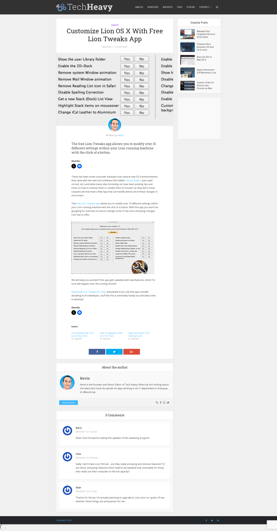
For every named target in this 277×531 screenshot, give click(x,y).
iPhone (191, 7)
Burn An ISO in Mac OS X (204, 58)
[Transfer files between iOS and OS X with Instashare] (188, 47)
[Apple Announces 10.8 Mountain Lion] (188, 73)
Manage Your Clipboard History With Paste (206, 34)
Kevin (121, 135)
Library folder (132, 180)
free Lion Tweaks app (88, 203)
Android (168, 7)
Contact (204, 7)
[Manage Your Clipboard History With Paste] (188, 34)
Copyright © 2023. (64, 520)
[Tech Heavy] (84, 7)
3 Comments (121, 47)
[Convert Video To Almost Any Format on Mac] (188, 85)
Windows (152, 7)
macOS (139, 7)
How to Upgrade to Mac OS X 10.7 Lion (111, 334)
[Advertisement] (199, 118)
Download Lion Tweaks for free (88, 291)
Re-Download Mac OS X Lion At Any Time (82, 334)
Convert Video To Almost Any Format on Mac (205, 85)
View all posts (68, 402)
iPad (179, 7)
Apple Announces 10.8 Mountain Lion (139, 334)
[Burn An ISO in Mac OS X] (188, 60)
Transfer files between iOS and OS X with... (205, 47)
